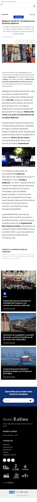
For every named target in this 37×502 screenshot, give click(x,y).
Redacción (6, 444)
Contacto (6, 452)
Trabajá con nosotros (9, 455)
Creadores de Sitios (23, 495)
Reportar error (7, 449)
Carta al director (8, 447)
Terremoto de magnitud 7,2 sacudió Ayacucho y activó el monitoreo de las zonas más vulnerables (18, 337)
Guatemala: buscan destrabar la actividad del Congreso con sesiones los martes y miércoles (17, 303)
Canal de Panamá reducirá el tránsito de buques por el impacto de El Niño (17, 371)
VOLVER (32, 15)
